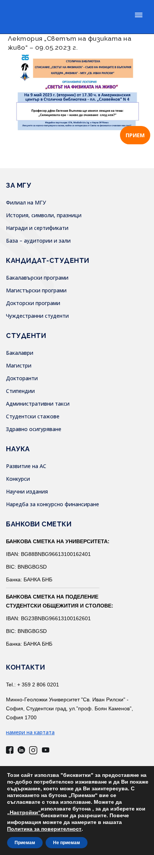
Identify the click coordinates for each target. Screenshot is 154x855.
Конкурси (18, 478)
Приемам (25, 843)
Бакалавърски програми (37, 277)
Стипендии (20, 390)
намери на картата (30, 732)
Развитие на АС (26, 466)
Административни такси (38, 403)
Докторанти (22, 378)
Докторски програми (33, 303)
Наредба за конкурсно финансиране (52, 504)
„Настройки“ (24, 812)
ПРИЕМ (135, 135)
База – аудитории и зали (38, 240)
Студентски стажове (32, 416)
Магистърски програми (36, 290)
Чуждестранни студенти (37, 315)
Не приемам (66, 843)
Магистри (18, 365)
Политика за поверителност (44, 829)
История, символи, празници (43, 215)
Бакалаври (19, 352)
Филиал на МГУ (26, 202)
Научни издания (27, 491)
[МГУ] (59, 17)
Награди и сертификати (37, 227)
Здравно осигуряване (33, 429)
